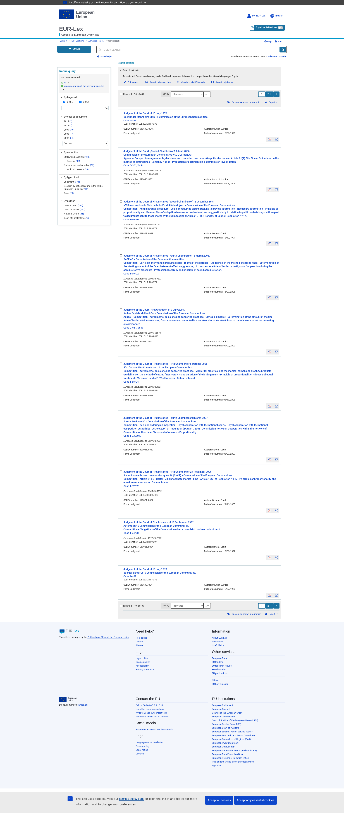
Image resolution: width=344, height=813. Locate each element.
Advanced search (96, 41)
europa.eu (82, 704)
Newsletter (217, 641)
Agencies (216, 765)
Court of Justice (74, 209)
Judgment (72, 182)
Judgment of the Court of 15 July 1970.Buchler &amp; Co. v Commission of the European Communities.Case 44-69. (159, 573)
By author (69, 200)
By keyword (70, 97)
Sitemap (140, 645)
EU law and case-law (77, 157)
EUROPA (63, 41)
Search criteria (131, 70)
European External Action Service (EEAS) (232, 731)
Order (69, 193)
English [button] (279, 16)
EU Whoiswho (219, 669)
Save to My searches (160, 82)
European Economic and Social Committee (233, 735)
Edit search (133, 82)
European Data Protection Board (228, 754)
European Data (219, 658)
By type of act (71, 177)
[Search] (283, 49)
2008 (68, 134)
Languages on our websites (150, 742)
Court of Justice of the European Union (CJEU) (235, 720)
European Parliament (222, 705)
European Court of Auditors (225, 728)
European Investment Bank (225, 743)
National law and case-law (79, 165)
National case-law (78, 169)
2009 (68, 130)
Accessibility (142, 665)
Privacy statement (145, 669)
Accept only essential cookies (255, 800)
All (65, 82)
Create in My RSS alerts (193, 82)
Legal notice (142, 658)
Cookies (140, 753)
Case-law (74, 161)
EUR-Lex (71, 29)
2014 (68, 121)
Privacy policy (142, 746)
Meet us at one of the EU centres (152, 716)
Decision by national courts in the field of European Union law (83, 187)
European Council (221, 709)
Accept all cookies (219, 800)
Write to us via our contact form (151, 712)
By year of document (75, 116)
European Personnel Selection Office (230, 758)
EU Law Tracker (220, 684)
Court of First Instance (76, 218)
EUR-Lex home (77, 41)
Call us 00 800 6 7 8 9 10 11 (149, 705)
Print (279, 41)
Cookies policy (143, 662)
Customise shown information (246, 102)
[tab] (199, 70)
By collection (71, 152)
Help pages (141, 637)
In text (86, 102)
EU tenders (217, 662)
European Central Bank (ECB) (226, 724)
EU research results (222, 665)
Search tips (106, 56)
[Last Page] (277, 94)
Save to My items (224, 82)
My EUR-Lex (259, 16)
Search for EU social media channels (154, 729)
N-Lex (215, 680)
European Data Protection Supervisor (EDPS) (234, 750)
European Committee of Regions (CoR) (231, 739)
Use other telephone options (150, 709)
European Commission (223, 716)
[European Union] (68, 699)
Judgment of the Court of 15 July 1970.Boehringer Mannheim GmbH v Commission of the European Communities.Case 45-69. (165, 117)
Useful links (218, 645)
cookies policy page (131, 798)
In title (70, 102)
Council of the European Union (227, 712)
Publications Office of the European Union (108, 637)
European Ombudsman (223, 746)
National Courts (74, 214)
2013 (68, 125)
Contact (140, 641)
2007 (68, 138)
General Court (73, 205)
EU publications (220, 673)
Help (269, 41)
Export (272, 102)
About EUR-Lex (219, 637)
